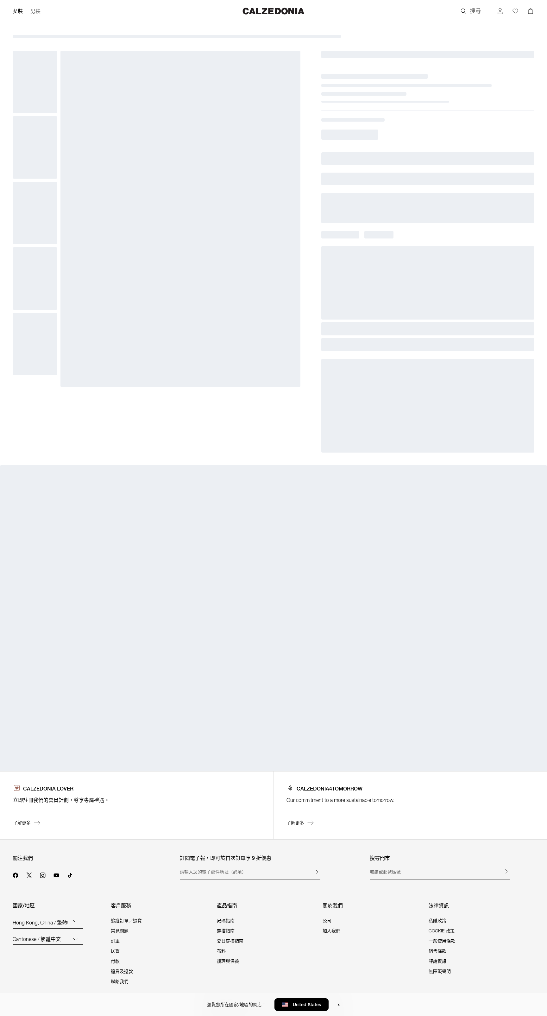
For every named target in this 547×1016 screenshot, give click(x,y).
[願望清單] (515, 11)
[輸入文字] (316, 872)
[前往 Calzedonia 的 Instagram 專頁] (43, 874)
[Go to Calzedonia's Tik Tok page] (70, 874)
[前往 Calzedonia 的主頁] (273, 11)
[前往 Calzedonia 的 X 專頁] (29, 874)
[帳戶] (500, 11)
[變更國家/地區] (75, 921)
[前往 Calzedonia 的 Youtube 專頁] (56, 874)
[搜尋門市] (506, 871)
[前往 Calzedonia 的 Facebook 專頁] (15, 874)
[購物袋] (530, 11)
